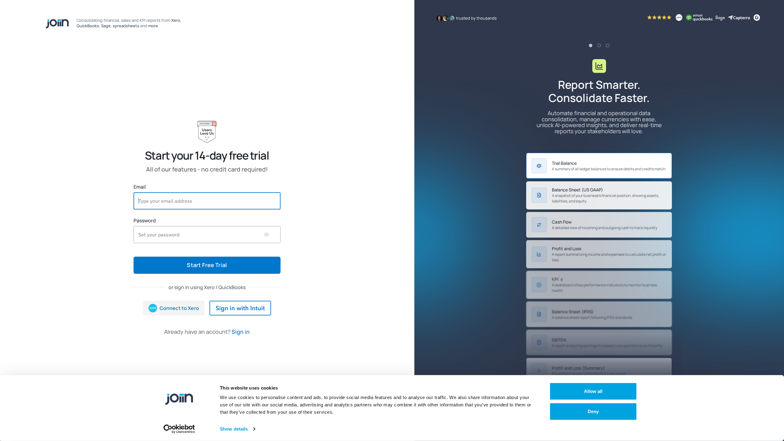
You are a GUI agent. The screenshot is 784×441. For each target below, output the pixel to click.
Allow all (593, 391)
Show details (234, 429)
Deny (593, 411)
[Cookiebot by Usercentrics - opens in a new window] (179, 429)
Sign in (241, 331)
